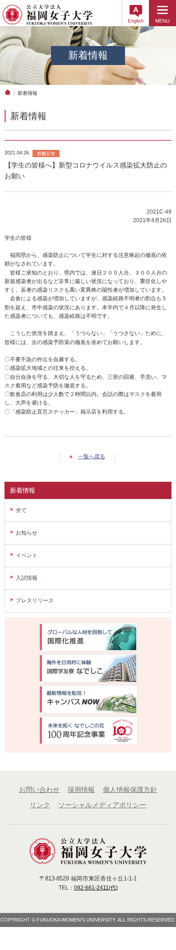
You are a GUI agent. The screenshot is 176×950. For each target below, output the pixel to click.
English (136, 20)
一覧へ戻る (91, 456)
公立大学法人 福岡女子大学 (47, 18)
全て (21, 510)
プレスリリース (35, 600)
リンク (40, 805)
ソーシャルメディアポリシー (102, 805)
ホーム (8, 92)
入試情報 (26, 578)
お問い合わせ (39, 789)
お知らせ (26, 533)
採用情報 (81, 789)
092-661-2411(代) (96, 888)
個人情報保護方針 (130, 789)
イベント (26, 555)
